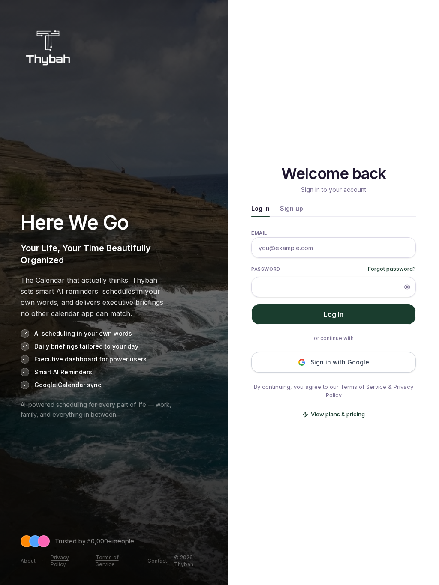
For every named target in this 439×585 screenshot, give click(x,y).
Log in (260, 208)
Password (265, 269)
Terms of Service (107, 560)
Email (259, 233)
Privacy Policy (60, 560)
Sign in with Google (339, 362)
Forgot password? (392, 268)
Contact (157, 561)
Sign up (291, 208)
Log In (333, 314)
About (28, 561)
